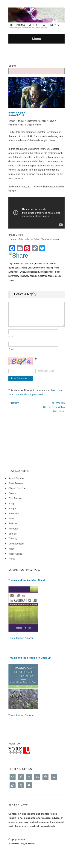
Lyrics (22, 271)
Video (38, 124)
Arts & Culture (27, 124)
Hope (56, 267)
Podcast (12, 523)
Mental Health (32, 271)
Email (12, 349)
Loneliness (13, 271)
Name (12, 336)
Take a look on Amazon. (21, 638)
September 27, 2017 (36, 120)
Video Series (15, 553)
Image (11, 503)
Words (11, 558)
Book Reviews (15, 483)
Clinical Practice (16, 488)
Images (12, 508)
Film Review (15, 498)
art (33, 263)
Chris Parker (23, 239)
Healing (49, 267)
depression (39, 267)
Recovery (24, 275)
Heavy (16, 114)
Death (30, 267)
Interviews (13, 513)
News (11, 518)
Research (13, 528)
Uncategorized (16, 543)
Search (12, 65)
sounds (33, 275)
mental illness (47, 271)
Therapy (12, 538)
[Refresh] (36, 358)
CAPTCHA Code (46, 370)
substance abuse (46, 275)
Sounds (12, 533)
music (57, 271)
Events (12, 493)
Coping (23, 267)
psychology (13, 275)
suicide (58, 275)
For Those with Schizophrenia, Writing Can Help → (54, 407)
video (10, 280)
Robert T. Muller (16, 120)
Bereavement (41, 263)
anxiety (27, 263)
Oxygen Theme (27, 843)
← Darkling (13, 402)
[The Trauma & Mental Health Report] (36, 18)
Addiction (18, 263)
